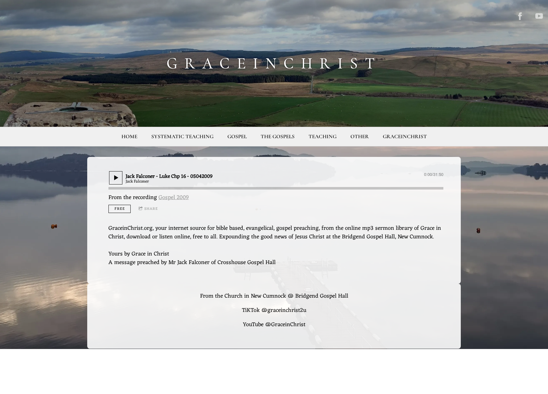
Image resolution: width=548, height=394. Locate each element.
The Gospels (278, 136)
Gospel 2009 (174, 197)
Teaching (322, 136)
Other (359, 136)
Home (129, 136)
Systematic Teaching (182, 136)
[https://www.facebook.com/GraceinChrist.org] (520, 16)
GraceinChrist (405, 136)
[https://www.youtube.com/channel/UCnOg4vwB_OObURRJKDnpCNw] (539, 16)
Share (151, 208)
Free (119, 208)
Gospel (237, 136)
